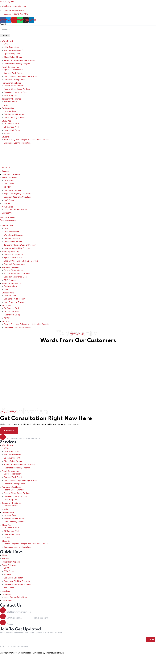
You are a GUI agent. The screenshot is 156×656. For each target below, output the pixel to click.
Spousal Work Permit (13, 73)
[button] (78, 38)
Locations (6, 203)
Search (3, 24)
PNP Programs (10, 95)
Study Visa (6, 121)
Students (6, 137)
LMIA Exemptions (11, 47)
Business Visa (8, 108)
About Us (6, 168)
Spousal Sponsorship (13, 70)
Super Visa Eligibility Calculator (17, 193)
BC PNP (7, 187)
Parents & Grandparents (14, 79)
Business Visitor (10, 101)
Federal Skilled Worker (14, 85)
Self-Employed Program (14, 114)
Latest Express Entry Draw (15, 209)
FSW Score (9, 184)
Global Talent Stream (13, 57)
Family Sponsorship (10, 67)
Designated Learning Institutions (17, 143)
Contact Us (7, 213)
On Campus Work (11, 123)
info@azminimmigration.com (19, 612)
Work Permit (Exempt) (13, 50)
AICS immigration (7, 1)
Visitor (6, 105)
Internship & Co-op (12, 130)
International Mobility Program (17, 63)
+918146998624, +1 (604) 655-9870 (27, 618)
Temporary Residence (11, 99)
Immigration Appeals (11, 174)
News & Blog (7, 207)
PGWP (7, 133)
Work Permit (7, 41)
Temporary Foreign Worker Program (20, 60)
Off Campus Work (11, 127)
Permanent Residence (11, 83)
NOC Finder (9, 200)
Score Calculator (9, 177)
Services (5, 171)
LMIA (6, 44)
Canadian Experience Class (15, 92)
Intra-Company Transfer (14, 117)
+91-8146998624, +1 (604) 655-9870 (23, 439)
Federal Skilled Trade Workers (17, 89)
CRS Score (8, 180)
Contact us (9, 431)
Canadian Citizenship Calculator (17, 197)
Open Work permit (12, 54)
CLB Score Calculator (13, 190)
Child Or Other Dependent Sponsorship (21, 76)
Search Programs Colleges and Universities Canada (26, 139)
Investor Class (10, 111)
